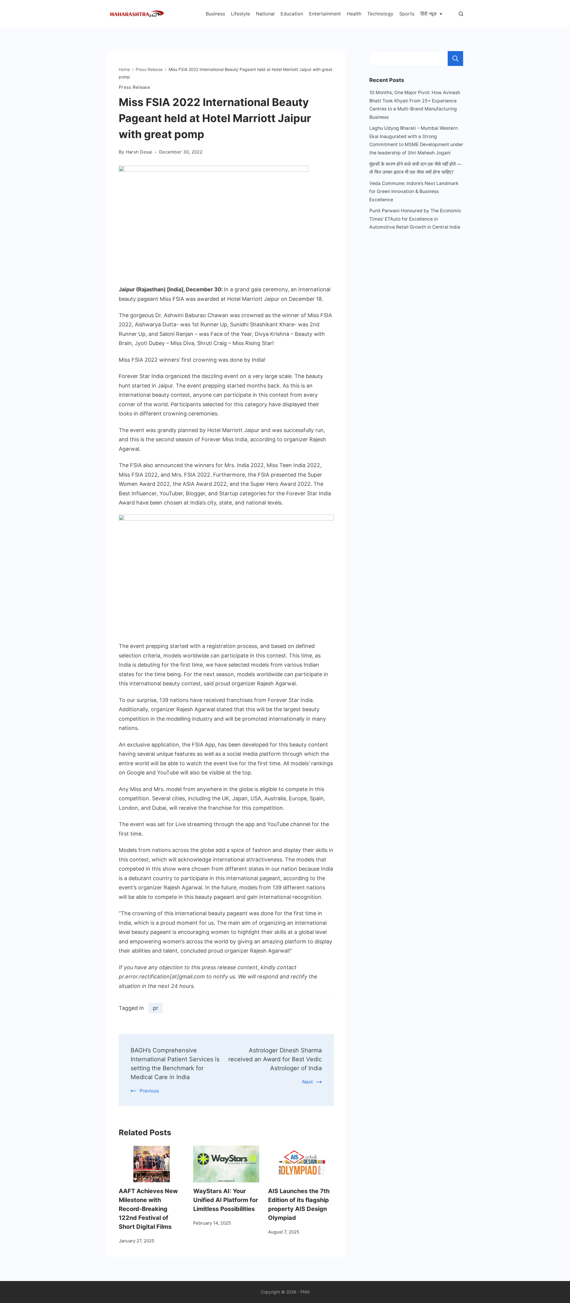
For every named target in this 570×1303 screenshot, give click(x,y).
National (265, 14)
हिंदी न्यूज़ (428, 14)
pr (155, 1008)
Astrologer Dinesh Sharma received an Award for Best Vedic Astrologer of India (275, 1059)
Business (215, 14)
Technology (380, 14)
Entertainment (325, 14)
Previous (149, 1091)
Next (307, 1082)
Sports (406, 14)
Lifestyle (240, 14)
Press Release (134, 87)
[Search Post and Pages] (461, 14)
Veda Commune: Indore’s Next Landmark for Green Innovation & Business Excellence (414, 192)
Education (292, 14)
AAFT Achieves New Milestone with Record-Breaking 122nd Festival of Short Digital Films (148, 1208)
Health (354, 14)
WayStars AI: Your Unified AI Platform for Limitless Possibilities (225, 1199)
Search (455, 58)
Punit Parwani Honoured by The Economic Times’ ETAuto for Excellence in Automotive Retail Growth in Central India (415, 219)
